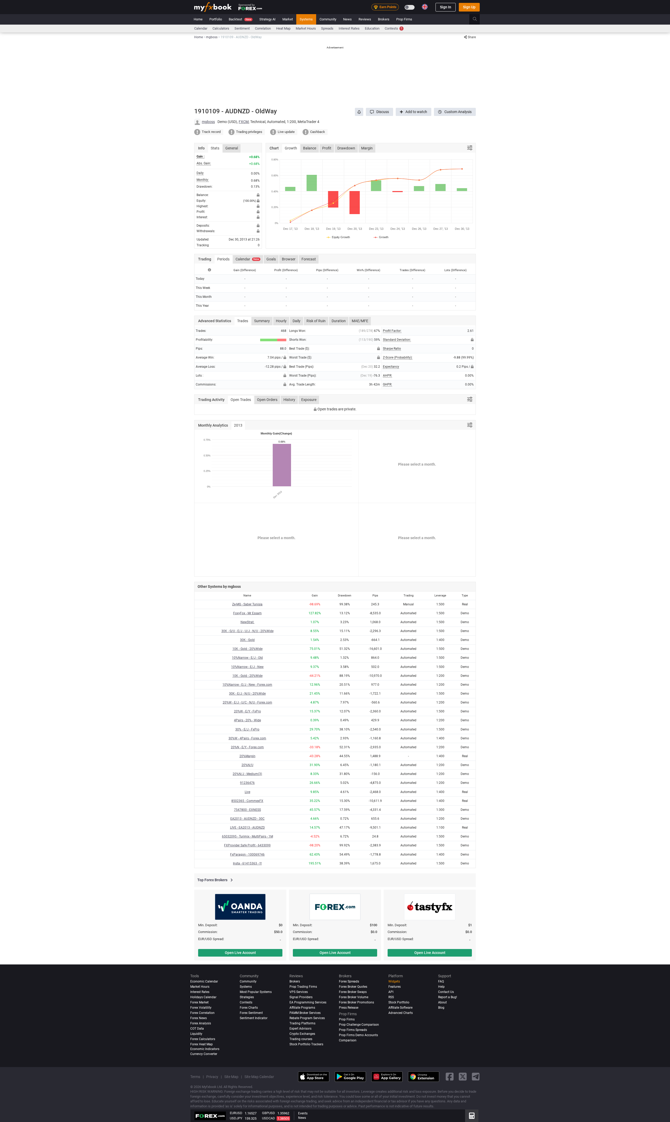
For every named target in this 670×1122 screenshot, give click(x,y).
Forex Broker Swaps (353, 992)
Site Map (231, 1077)
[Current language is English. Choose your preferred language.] (424, 7)
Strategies (247, 997)
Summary (262, 321)
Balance (309, 148)
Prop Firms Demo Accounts (358, 1035)
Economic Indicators (204, 1049)
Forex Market (199, 1002)
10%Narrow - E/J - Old (247, 658)
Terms (195, 1077)
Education (372, 28)
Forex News (198, 1018)
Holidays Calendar (203, 997)
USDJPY (236, 1118)
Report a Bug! (447, 997)
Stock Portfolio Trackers (306, 1044)
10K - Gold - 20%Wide (247, 649)
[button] (379, 112)
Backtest (240, 19)
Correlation (263, 28)
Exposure (308, 400)
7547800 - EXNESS (247, 810)
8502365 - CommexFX (247, 801)
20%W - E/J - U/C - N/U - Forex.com (247, 702)
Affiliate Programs (302, 1007)
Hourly (281, 321)
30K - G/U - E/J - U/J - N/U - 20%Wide (247, 631)
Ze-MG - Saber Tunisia (247, 604)
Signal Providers (300, 997)
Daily (296, 321)
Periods (223, 259)
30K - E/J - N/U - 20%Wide (247, 693)
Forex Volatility (200, 1007)
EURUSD (236, 1113)
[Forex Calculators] (471, 1115)
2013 (238, 425)
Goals (271, 259)
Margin (367, 148)
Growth (291, 148)
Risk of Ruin (316, 321)
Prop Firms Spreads (353, 1030)
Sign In (445, 7)
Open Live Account (240, 953)
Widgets (394, 981)
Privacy (212, 1077)
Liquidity (196, 1034)
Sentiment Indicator (253, 1018)
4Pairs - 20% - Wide (247, 720)
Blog (441, 1007)
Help (441, 987)
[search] (478, 19)
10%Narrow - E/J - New (247, 667)
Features (394, 987)
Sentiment (242, 28)
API (390, 992)
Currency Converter (203, 1054)
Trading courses (300, 1039)
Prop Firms (404, 19)
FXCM (244, 122)
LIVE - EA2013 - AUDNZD (247, 827)
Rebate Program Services (307, 1018)
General (231, 148)
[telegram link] (476, 1076)
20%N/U (247, 765)
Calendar (200, 28)
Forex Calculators (202, 1039)
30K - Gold (247, 640)
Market (287, 19)
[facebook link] (450, 1076)
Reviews (365, 19)
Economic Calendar (204, 981)
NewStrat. (247, 622)
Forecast (309, 259)
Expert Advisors (300, 1028)
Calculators (221, 28)
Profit (326, 148)
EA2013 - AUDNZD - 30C (247, 818)
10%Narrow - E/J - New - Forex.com (247, 684)
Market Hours (306, 28)
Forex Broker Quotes (353, 987)
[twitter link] (463, 1076)
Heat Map (283, 28)
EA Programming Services (307, 1002)
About (442, 1002)
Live (247, 792)
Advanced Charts (400, 1013)
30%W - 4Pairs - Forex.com (247, 738)
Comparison (347, 1040)
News (347, 19)
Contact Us (446, 992)
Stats (215, 148)
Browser (288, 259)
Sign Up (469, 7)
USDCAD (268, 1118)
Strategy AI (267, 19)
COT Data (197, 1028)
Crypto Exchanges (302, 1034)
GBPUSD (268, 1113)
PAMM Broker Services (305, 1013)
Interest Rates (349, 28)
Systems (306, 19)
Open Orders (267, 400)
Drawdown (346, 148)
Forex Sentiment (251, 1013)
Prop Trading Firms (303, 987)
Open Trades (241, 400)
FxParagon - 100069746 (247, 854)
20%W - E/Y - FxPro (247, 711)
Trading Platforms (302, 1023)
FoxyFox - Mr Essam (247, 613)
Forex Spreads (349, 981)
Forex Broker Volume (353, 997)
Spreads (327, 28)
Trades (242, 321)
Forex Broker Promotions (356, 1002)
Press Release (348, 1007)
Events (303, 1113)
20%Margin (247, 756)
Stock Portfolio (398, 1002)
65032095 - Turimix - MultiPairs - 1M (247, 836)
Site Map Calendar (259, 1077)
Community (328, 19)
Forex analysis (200, 1023)
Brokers (383, 19)
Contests (393, 28)
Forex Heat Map (201, 1044)
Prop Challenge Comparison (359, 1024)
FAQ (441, 981)
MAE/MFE (360, 321)
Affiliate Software (400, 1007)
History (289, 400)
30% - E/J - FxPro (247, 729)
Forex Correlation (202, 1013)
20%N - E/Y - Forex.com (247, 747)
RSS (391, 997)
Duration (339, 321)
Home (198, 19)
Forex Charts (249, 1007)
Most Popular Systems (256, 992)
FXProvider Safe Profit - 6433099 (247, 845)
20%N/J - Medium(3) (247, 774)
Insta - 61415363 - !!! (247, 863)
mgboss (208, 122)
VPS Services (298, 992)
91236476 (247, 783)
